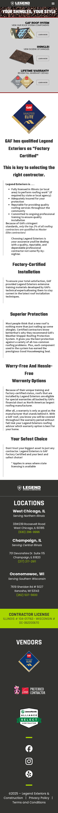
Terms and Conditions (29, 802)
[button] (53, 3)
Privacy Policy (39, 798)
